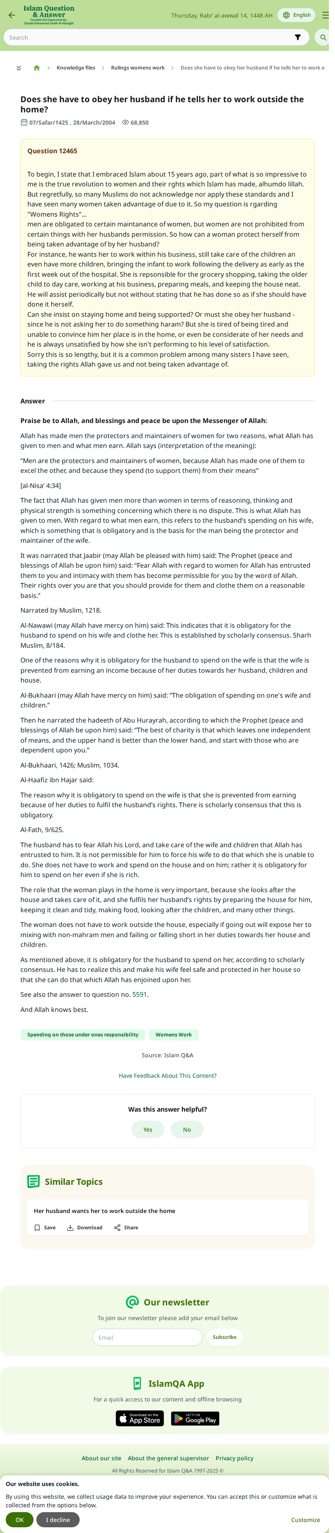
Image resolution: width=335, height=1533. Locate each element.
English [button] (302, 14)
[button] (44, 1227)
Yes (147, 1129)
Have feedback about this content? (168, 1075)
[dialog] (164, 1504)
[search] (323, 37)
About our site (101, 1458)
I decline (58, 1520)
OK (20, 1520)
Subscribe (225, 1337)
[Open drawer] (326, 15)
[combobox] (150, 37)
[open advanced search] (298, 37)
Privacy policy (234, 1458)
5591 (139, 994)
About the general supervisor (168, 1458)
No (187, 1129)
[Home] (36, 68)
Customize (305, 1520)
